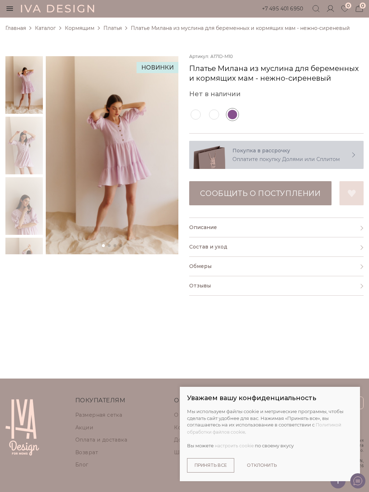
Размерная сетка (98, 415)
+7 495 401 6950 (282, 8)
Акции (84, 427)
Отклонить (262, 465)
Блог (82, 464)
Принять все (211, 465)
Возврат (86, 452)
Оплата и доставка (101, 440)
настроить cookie (234, 445)
